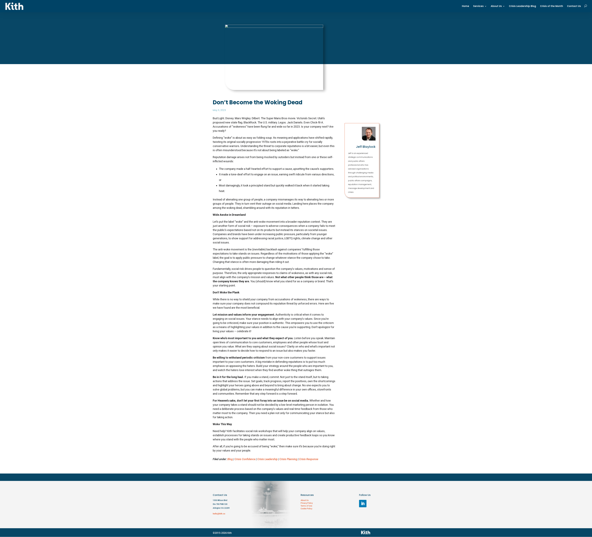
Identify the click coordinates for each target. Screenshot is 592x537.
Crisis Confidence (245, 459)
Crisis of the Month (551, 6)
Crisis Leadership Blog (522, 6)
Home (465, 6)
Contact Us (574, 6)
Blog (230, 459)
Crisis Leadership (267, 459)
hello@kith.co (219, 514)
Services (478, 6)
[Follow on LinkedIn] (362, 503)
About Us (496, 6)
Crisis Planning (288, 459)
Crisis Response (308, 459)
